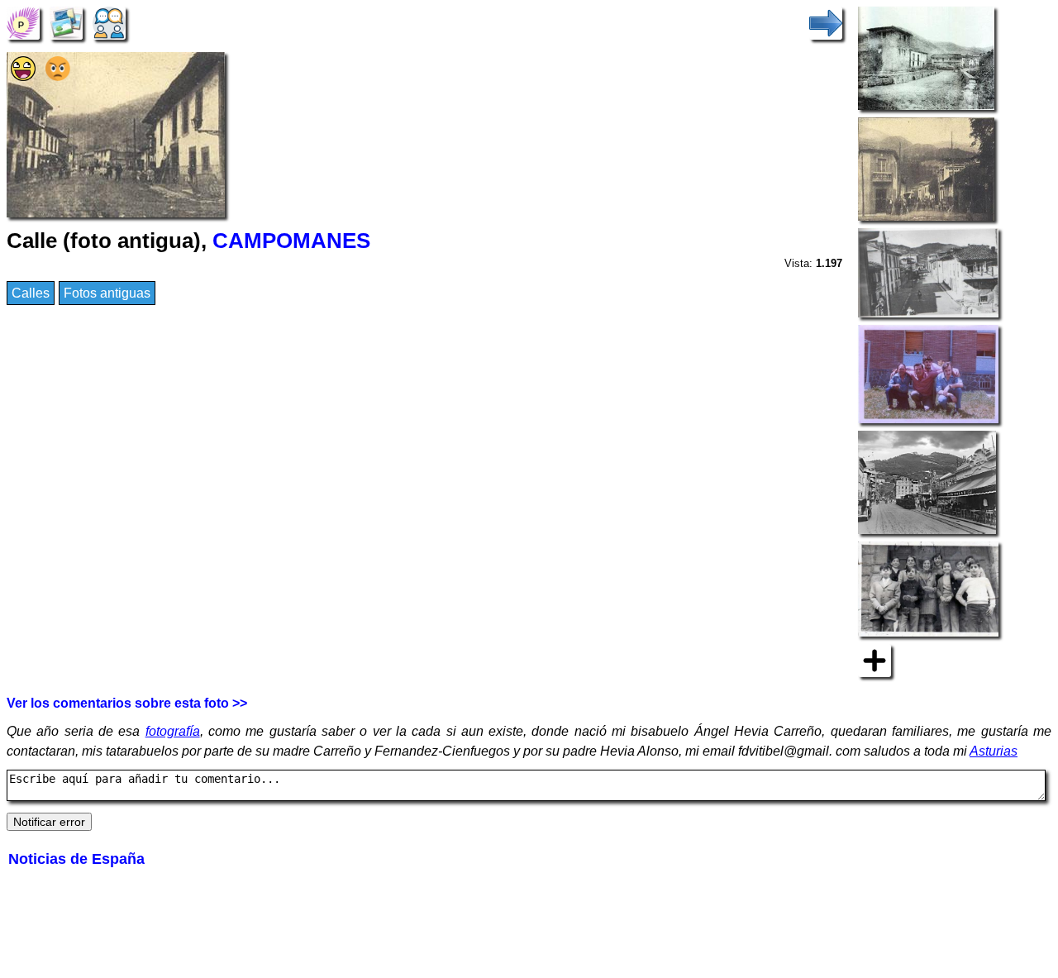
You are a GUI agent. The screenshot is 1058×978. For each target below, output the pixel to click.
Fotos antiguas (107, 293)
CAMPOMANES (291, 240)
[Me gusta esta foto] (23, 76)
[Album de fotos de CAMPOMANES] (66, 22)
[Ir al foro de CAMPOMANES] (109, 22)
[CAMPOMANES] (23, 22)
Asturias (993, 751)
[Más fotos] (874, 659)
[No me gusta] (57, 76)
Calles (31, 293)
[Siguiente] (825, 22)
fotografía (172, 731)
